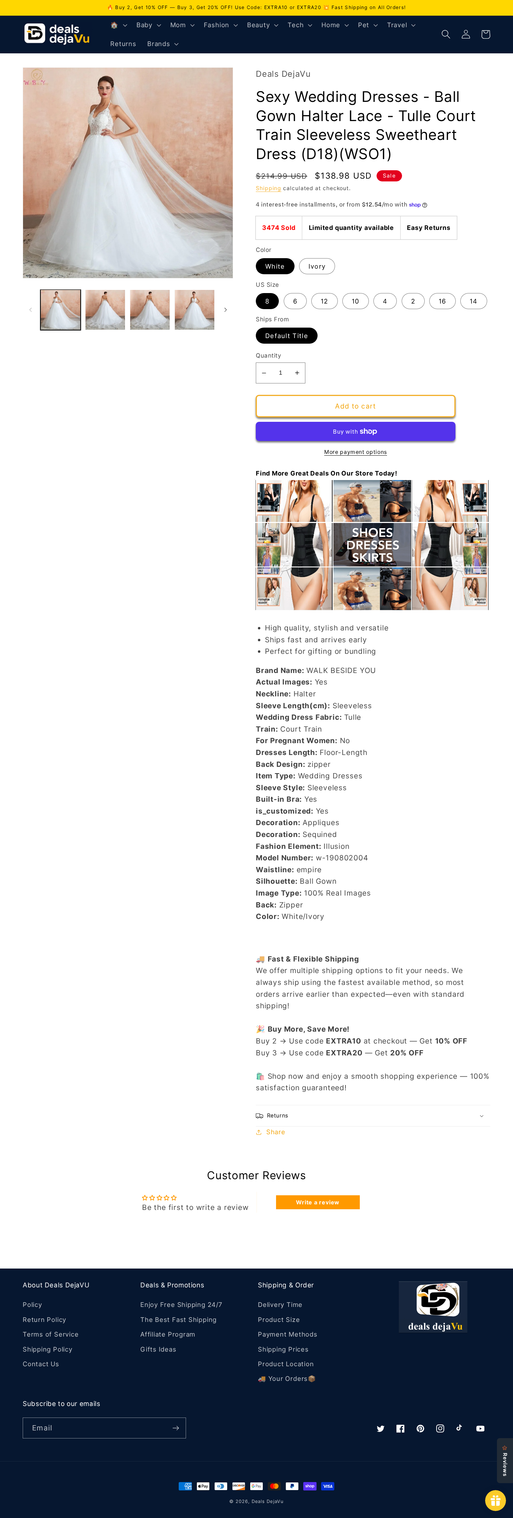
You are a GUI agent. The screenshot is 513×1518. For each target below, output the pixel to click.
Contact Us (41, 1364)
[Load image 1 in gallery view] (60, 310)
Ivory (317, 266)
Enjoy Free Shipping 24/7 (181, 1304)
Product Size (279, 1319)
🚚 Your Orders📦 (287, 1378)
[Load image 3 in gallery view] (150, 310)
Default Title (286, 335)
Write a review (318, 1202)
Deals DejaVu (268, 1501)
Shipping (268, 188)
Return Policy (44, 1319)
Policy (32, 1304)
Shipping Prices (283, 1349)
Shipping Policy (48, 1349)
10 (355, 301)
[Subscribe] (176, 1428)
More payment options (355, 452)
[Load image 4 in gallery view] (194, 310)
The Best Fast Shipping (178, 1319)
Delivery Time (280, 1304)
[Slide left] (30, 309)
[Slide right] (225, 309)
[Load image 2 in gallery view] (105, 310)
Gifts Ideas (158, 1349)
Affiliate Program (167, 1334)
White (275, 266)
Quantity (268, 355)
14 (474, 301)
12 (324, 301)
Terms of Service (51, 1334)
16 (442, 301)
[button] (118, 25)
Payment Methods (288, 1334)
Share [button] (275, 1132)
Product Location (286, 1364)
